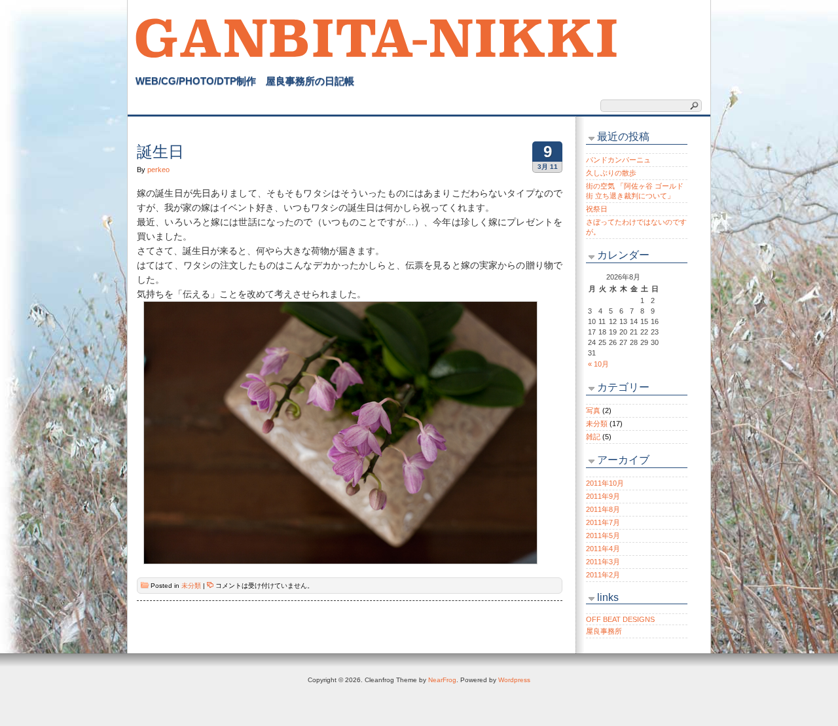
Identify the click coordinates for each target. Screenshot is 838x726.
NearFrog (442, 679)
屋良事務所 (604, 631)
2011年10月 (605, 483)
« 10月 (598, 364)
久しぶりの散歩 (611, 173)
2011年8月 (603, 509)
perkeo (158, 169)
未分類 (191, 585)
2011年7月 (603, 522)
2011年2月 (603, 575)
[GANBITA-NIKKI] (376, 36)
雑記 (593, 437)
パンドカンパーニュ (618, 160)
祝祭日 (597, 209)
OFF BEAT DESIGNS (620, 619)
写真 (593, 410)
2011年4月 (603, 549)
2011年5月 (603, 535)
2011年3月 (603, 562)
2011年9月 (603, 496)
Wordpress (514, 679)
